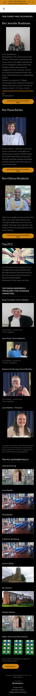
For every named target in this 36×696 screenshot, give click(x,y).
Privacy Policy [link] (18, 687)
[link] (18, 683)
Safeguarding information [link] (18, 692)
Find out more (10, 666)
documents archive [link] (18, 690)
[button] (5, 8)
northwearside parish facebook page (18, 101)
